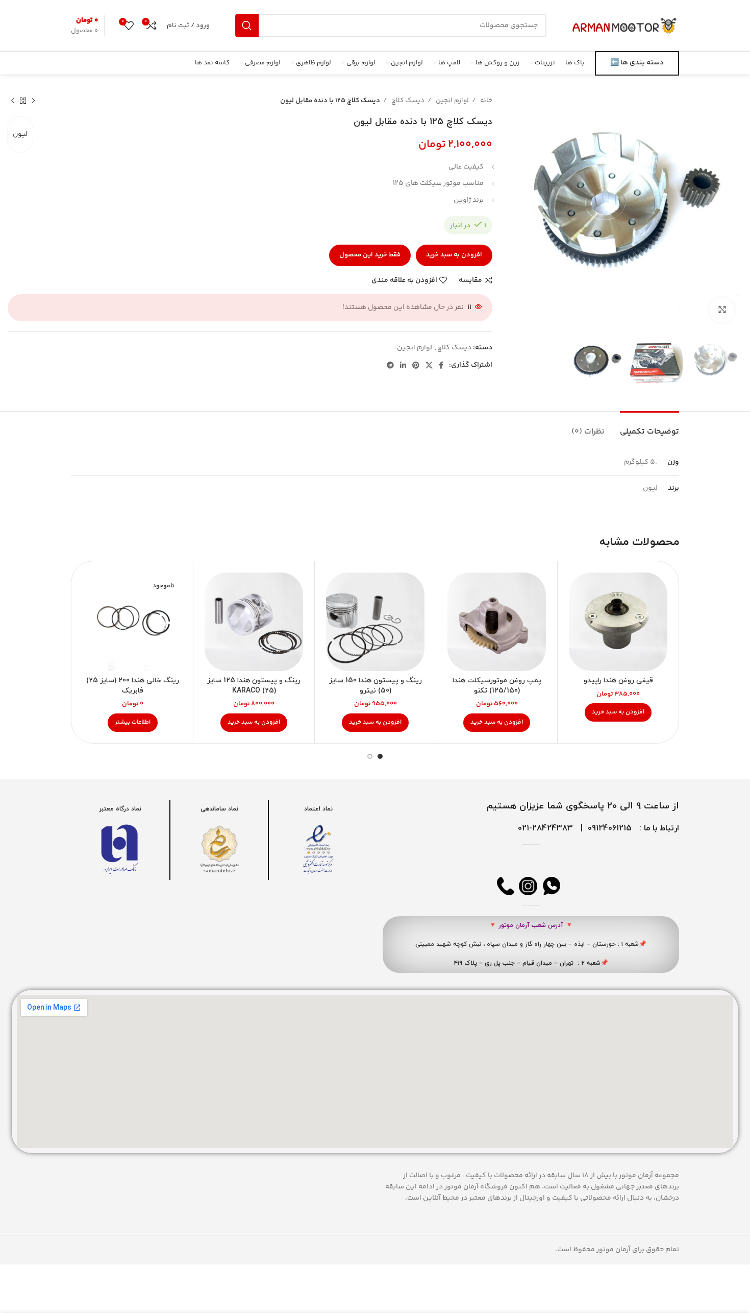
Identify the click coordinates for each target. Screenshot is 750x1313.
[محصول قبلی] (33, 101)
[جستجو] (247, 25)
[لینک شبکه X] (429, 365)
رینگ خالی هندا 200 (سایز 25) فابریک (132, 686)
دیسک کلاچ (407, 101)
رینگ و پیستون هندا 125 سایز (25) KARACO (254, 686)
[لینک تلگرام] (390, 365)
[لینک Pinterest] (415, 365)
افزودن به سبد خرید (454, 255)
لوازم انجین (451, 101)
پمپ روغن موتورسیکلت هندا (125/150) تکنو (497, 686)
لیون (20, 134)
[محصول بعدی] (13, 101)
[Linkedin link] (403, 365)
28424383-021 (545, 828)
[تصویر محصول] (618, 621)
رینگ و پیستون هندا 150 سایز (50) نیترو (375, 686)
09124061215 (610, 828)
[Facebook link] (441, 365)
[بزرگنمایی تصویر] (722, 310)
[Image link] (318, 849)
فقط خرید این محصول (370, 255)
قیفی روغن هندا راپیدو (618, 680)
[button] (618, 712)
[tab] (649, 426)
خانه (485, 101)
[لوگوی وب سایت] (625, 25)
